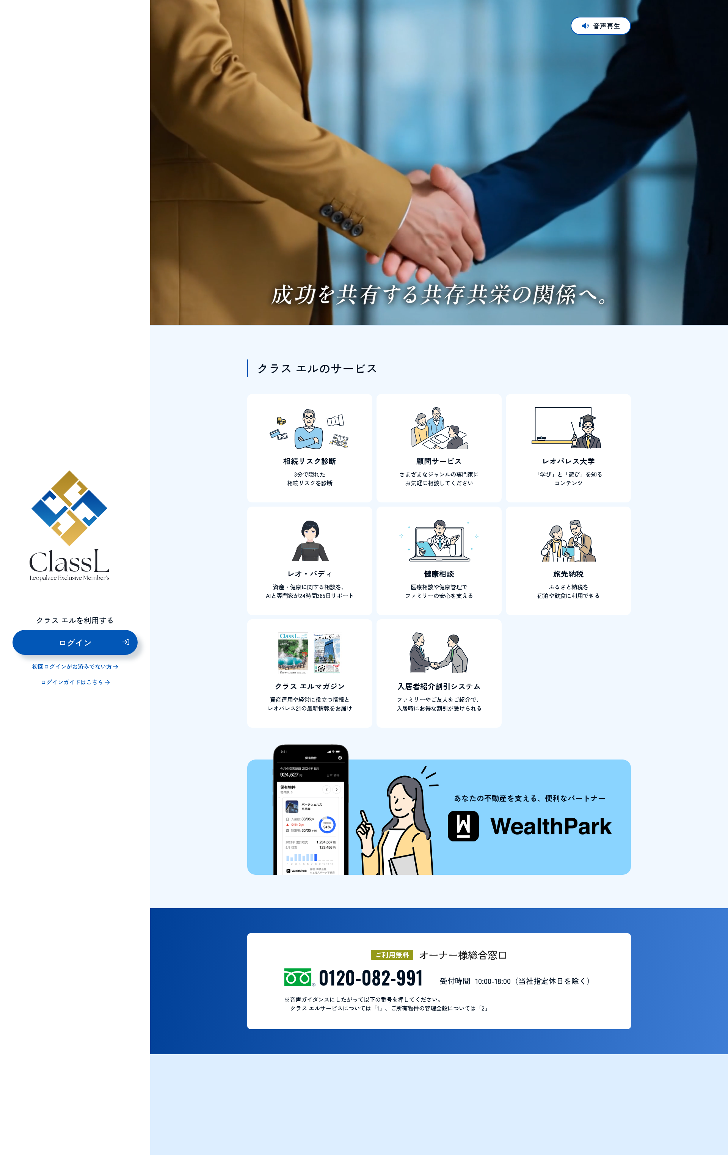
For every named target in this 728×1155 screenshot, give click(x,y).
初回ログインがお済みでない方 (72, 666)
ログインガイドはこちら (72, 682)
